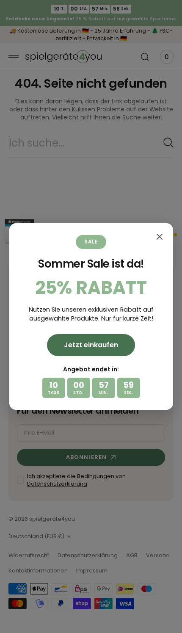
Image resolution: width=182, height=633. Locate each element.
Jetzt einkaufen (91, 345)
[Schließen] (159, 236)
